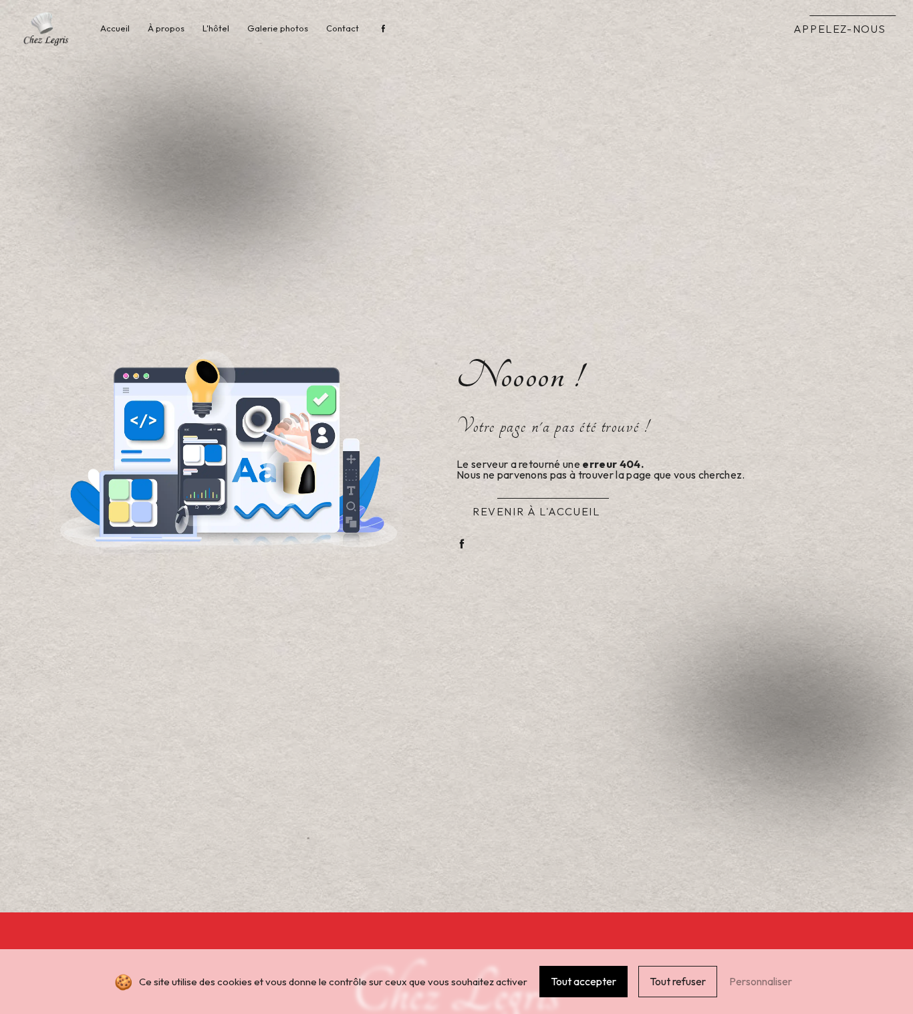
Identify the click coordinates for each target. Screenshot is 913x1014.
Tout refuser (678, 981)
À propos (166, 28)
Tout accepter (583, 981)
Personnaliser (760, 981)
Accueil (115, 28)
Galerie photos (277, 28)
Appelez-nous (839, 28)
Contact (342, 28)
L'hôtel (216, 28)
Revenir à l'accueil (536, 511)
